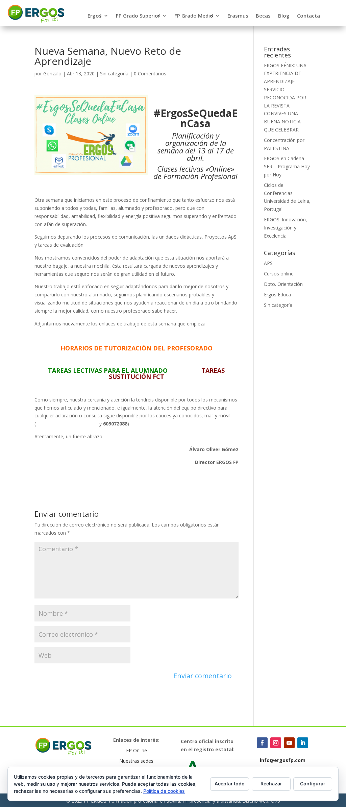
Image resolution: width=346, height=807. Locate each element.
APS (268, 263)
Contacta (308, 16)
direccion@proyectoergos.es (67, 423)
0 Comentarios (150, 73)
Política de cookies (164, 791)
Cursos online (279, 273)
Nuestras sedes (136, 761)
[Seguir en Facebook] (262, 742)
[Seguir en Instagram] (275, 742)
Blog (284, 16)
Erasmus (237, 16)
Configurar (312, 783)
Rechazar (271, 783)
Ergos (95, 16)
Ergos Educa (277, 294)
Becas (263, 16)
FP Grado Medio (193, 16)
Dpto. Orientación (283, 284)
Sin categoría (114, 73)
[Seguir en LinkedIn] (302, 742)
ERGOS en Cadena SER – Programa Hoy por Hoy (287, 166)
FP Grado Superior (138, 16)
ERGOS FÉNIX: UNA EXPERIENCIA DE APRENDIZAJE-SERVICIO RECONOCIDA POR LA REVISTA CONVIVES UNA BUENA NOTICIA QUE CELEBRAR (285, 97)
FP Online (136, 750)
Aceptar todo (230, 783)
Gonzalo (52, 73)
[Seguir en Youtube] (289, 742)
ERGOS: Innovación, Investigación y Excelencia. (285, 227)
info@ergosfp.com (282, 760)
